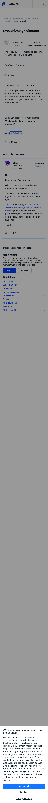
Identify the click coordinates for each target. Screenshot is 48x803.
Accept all (24, 786)
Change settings (24, 798)
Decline (24, 792)
